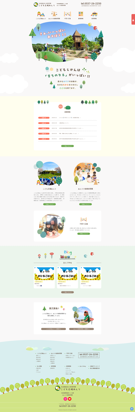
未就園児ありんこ (70, 357)
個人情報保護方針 (95, 368)
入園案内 (38, 361)
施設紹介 (52, 361)
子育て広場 (69, 353)
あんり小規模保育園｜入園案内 (81, 329)
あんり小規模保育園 (56, 353)
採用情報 (53, 366)
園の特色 (38, 357)
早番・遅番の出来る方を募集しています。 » (69, 133)
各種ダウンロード (95, 366)
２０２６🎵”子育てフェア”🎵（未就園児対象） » (70, 117)
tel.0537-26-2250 (91, 3)
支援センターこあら (70, 355)
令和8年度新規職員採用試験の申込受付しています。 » (71, 128)
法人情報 (39, 366)
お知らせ (68, 368)
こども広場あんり (42, 353)
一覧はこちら (67, 146)
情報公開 (38, 368)
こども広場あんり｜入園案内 (53, 329)
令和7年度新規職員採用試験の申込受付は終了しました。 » (72, 138)
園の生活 (38, 359)
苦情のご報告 (69, 374)
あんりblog (83, 366)
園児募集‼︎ (133, 19)
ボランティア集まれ (70, 372)
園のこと (38, 355)
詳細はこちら (49, 204)
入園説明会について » (64, 123)
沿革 (37, 370)
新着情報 (68, 366)
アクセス (38, 372)
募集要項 (52, 368)
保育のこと (53, 355)
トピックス (68, 370)
